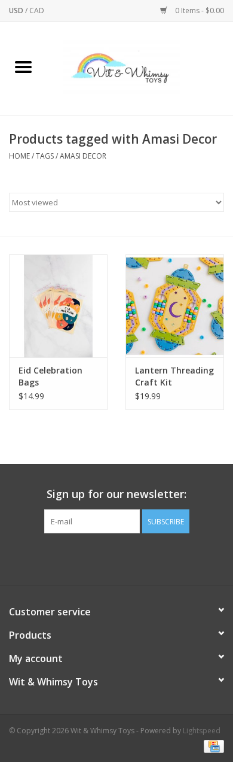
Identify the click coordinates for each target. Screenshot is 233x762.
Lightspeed (201, 730)
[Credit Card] (212, 745)
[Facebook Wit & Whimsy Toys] (105, 557)
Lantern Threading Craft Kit (174, 376)
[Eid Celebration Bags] (58, 306)
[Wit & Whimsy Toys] (139, 68)
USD (17, 10)
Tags (45, 156)
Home (19, 156)
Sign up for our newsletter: (116, 494)
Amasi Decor (83, 156)
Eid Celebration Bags (50, 376)
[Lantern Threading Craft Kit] (174, 306)
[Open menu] (23, 66)
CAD (36, 10)
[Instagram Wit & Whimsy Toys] (127, 557)
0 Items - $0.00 (198, 10)
